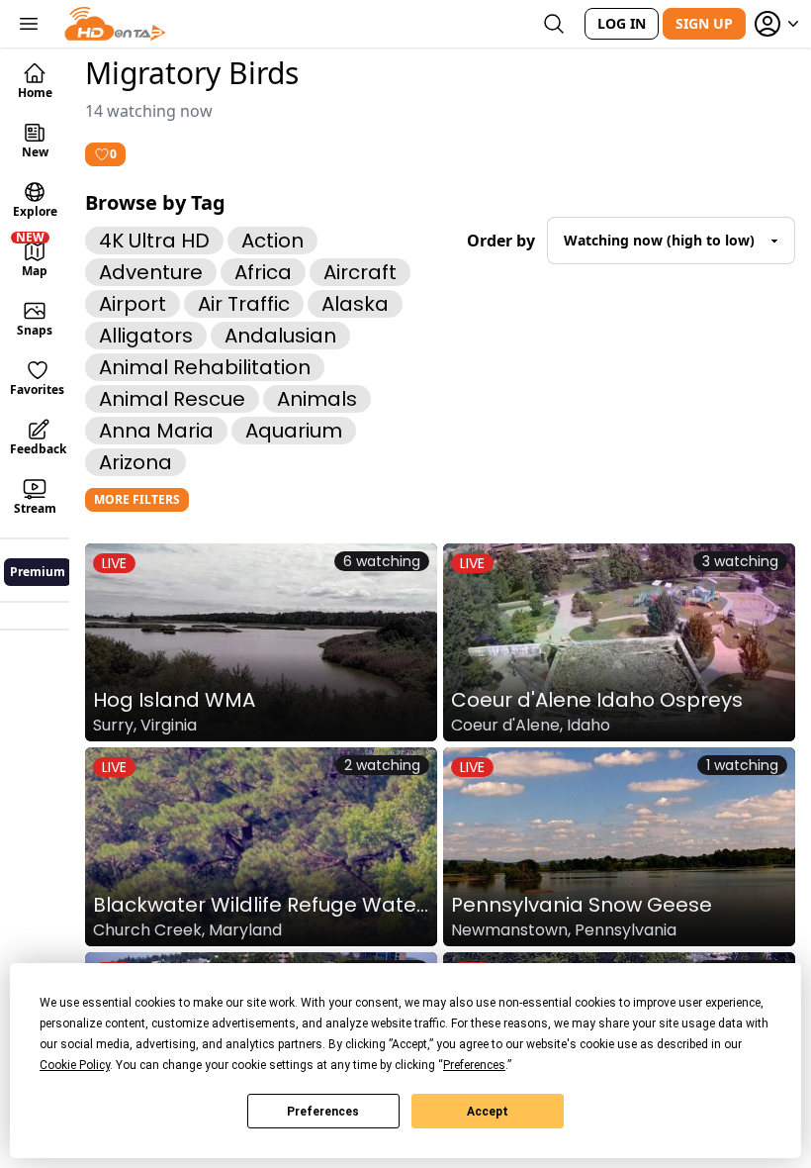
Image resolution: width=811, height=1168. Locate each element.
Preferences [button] (474, 1065)
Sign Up (704, 23)
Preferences (323, 1112)
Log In (621, 23)
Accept (487, 1112)
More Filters (137, 499)
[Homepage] (115, 24)
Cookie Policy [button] (75, 1065)
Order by (501, 240)
